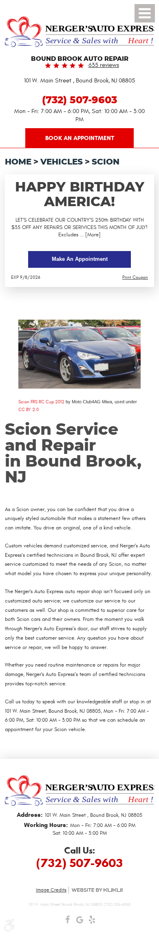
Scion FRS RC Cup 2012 (41, 402)
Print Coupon (135, 277)
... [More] (89, 234)
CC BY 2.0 (28, 409)
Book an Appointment (79, 138)
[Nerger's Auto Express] (79, 31)
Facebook (67, 922)
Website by (97, 890)
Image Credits (51, 890)
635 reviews (103, 65)
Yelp (92, 922)
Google (79, 922)
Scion (105, 162)
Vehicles (61, 162)
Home (18, 162)
